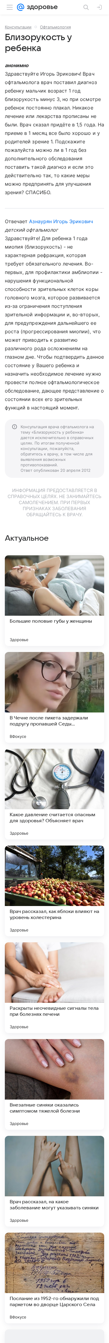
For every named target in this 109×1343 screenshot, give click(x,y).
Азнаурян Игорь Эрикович (61, 221)
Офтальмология (55, 26)
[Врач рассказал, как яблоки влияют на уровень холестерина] (54, 891)
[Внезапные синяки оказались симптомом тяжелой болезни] (54, 1084)
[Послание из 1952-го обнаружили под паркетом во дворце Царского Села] (54, 1278)
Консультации (18, 26)
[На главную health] (41, 7)
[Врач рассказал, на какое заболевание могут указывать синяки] (54, 1181)
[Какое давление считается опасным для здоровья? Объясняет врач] (54, 794)
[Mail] (20, 7)
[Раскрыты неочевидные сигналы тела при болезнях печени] (54, 987)
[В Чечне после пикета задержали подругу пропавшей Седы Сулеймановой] (54, 697)
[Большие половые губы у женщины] (54, 600)
